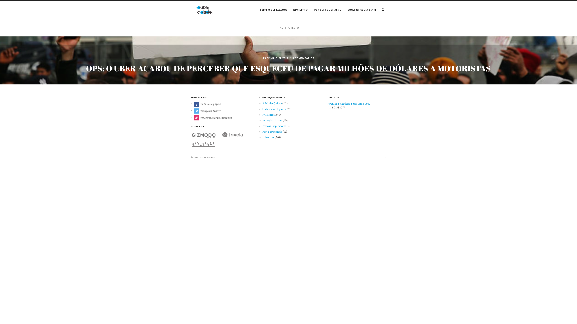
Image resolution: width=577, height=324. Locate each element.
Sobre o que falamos (273, 9)
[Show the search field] (383, 10)
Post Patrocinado (272, 132)
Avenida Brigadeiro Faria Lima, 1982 (349, 104)
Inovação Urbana (272, 120)
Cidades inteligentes (274, 109)
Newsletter (300, 9)
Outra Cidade (207, 157)
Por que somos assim (328, 9)
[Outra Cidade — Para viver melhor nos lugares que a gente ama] (204, 9)
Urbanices (268, 137)
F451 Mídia (269, 115)
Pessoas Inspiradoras (274, 126)
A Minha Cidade (272, 103)
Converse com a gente (362, 9)
